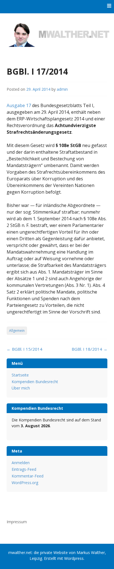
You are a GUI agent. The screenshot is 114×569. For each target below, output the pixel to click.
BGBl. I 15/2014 (24, 349)
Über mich (21, 388)
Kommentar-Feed (27, 476)
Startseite (20, 375)
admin (62, 89)
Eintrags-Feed (24, 469)
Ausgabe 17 (19, 105)
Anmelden (21, 462)
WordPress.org (25, 482)
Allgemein (17, 330)
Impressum (17, 521)
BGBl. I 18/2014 (89, 349)
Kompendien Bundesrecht (35, 381)
